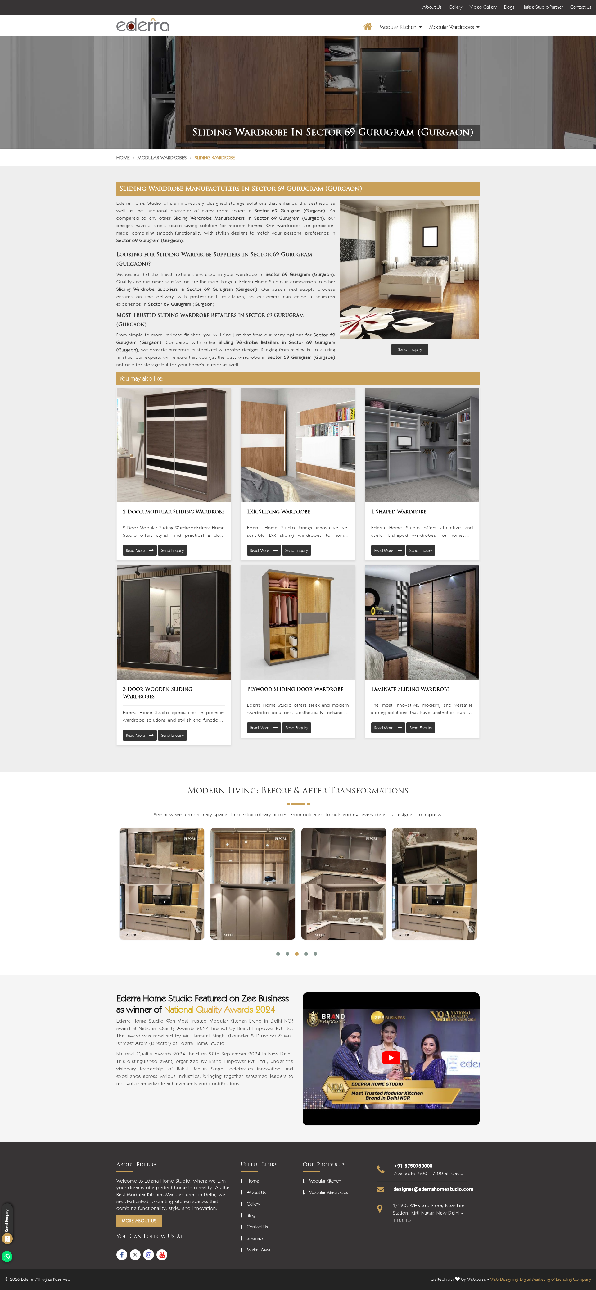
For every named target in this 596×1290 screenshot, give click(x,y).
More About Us (139, 1220)
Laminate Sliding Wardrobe (410, 689)
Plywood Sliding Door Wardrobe (295, 689)
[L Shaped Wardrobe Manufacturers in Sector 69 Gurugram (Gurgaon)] (422, 445)
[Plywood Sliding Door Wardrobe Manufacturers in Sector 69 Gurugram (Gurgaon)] (298, 622)
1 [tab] (278, 954)
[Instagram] (148, 1254)
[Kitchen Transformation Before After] (434, 884)
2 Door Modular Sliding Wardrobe (174, 512)
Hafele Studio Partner (542, 7)
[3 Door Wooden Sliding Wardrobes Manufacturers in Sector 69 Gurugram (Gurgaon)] (174, 622)
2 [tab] (287, 954)
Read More (136, 550)
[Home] (367, 27)
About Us (431, 7)
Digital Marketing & (537, 1279)
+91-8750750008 (413, 1166)
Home (122, 158)
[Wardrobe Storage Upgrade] (162, 884)
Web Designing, (504, 1279)
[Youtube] (161, 1254)
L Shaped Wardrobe (398, 512)
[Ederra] (142, 25)
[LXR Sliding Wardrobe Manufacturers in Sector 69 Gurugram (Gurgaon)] (298, 445)
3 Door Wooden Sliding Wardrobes (157, 693)
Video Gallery (483, 7)
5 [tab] (315, 954)
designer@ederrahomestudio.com (433, 1189)
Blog (251, 1215)
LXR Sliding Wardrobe (278, 512)
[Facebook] (121, 1254)
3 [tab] (297, 954)
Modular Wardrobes (452, 27)
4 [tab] (306, 954)
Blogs (509, 7)
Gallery (455, 7)
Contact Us (580, 7)
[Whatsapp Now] (7, 1256)
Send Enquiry (172, 550)
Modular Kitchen (399, 27)
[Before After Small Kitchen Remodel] (343, 884)
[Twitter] (135, 1254)
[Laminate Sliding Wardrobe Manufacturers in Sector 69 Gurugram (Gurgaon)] (422, 622)
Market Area (258, 1250)
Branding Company (573, 1279)
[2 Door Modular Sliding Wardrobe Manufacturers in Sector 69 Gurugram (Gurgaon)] (174, 445)
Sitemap (255, 1238)
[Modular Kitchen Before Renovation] (252, 884)
